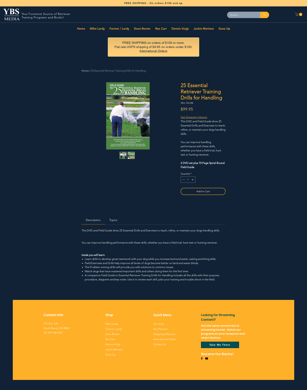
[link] (93, 220)
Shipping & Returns (164, 334)
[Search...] (264, 15)
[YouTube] (206, 358)
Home (85, 70)
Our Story (158, 323)
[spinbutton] (188, 180)
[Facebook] (202, 358)
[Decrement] (183, 180)
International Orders (153, 51)
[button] (299, 14)
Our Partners (160, 328)
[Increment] (193, 180)
